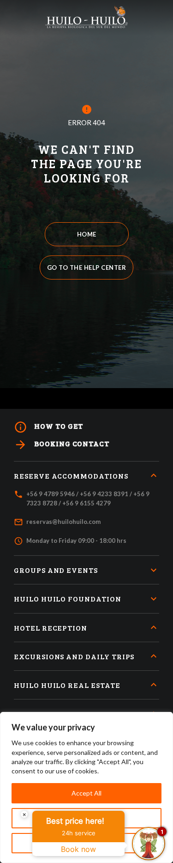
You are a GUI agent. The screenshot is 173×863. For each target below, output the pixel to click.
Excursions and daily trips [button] (74, 656)
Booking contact (61, 444)
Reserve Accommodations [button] (71, 475)
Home (86, 234)
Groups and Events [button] (56, 570)
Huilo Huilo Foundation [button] (67, 598)
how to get (48, 427)
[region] (86, 787)
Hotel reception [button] (50, 627)
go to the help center (86, 267)
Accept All (86, 793)
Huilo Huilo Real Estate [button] (67, 685)
